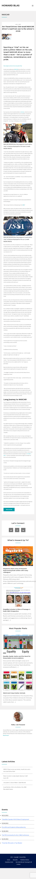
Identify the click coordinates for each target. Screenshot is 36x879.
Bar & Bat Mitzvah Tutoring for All (24, 862)
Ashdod (22, 112)
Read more (9, 509)
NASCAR (16, 69)
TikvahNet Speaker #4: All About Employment (15, 819)
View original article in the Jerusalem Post (12, 65)
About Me (15, 860)
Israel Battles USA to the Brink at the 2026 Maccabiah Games (14, 788)
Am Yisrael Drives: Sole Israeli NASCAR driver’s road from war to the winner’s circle (18, 29)
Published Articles (24, 860)
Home (8, 860)
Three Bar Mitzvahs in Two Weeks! (12, 843)
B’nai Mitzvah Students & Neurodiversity (14, 827)
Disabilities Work (9, 862)
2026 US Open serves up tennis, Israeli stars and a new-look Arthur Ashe (16, 770)
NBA (24, 205)
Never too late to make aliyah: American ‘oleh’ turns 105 (15, 777)
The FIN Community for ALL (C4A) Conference (15, 835)
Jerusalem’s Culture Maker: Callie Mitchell (14, 782)
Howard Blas (10, 5)
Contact (18, 864)
